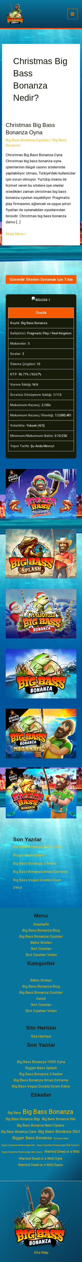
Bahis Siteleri (41, 942)
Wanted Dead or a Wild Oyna (40, 1158)
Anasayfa (41, 924)
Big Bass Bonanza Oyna (18, 1132)
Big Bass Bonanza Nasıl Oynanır (40, 1125)
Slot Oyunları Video (41, 954)
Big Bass (14, 1113)
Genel (41, 998)
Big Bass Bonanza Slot (59, 1131)
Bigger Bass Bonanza (32, 1137)
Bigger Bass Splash (29, 855)
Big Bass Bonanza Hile (58, 1119)
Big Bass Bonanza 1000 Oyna (37, 846)
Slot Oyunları (41, 948)
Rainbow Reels (61, 1138)
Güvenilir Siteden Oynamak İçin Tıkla (41, 279)
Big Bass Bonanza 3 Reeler (35, 863)
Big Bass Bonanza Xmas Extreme (40, 871)
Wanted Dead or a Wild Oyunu (40, 1165)
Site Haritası (41, 1036)
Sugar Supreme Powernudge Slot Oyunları (58, 1145)
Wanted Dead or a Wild (61, 1151)
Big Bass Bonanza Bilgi (23, 1119)
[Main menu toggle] (72, 14)
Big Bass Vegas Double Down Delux (41, 1086)
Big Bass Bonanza (48, 1112)
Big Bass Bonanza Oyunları (27, 140)
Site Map (41, 1252)
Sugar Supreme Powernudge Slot (18, 1145)
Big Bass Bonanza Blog (41, 930)
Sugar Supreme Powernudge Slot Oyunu (22, 1152)
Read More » (16, 234)
